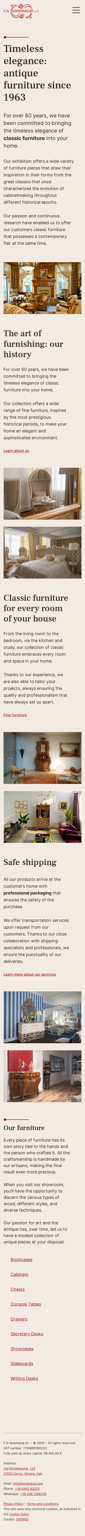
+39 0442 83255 (27, 1488)
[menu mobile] (76, 10)
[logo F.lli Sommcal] (21, 11)
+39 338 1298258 (33, 1494)
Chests (18, 1289)
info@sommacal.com (28, 1483)
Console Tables (26, 1304)
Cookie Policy (19, 1514)
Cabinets (19, 1274)
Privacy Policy (13, 1504)
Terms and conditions (43, 1504)
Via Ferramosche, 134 (19, 1468)
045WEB (22, 1519)
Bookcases (21, 1259)
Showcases (22, 1348)
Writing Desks (24, 1378)
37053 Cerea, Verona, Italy (23, 1473)
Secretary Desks (27, 1333)
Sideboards (22, 1363)
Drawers (19, 1319)
